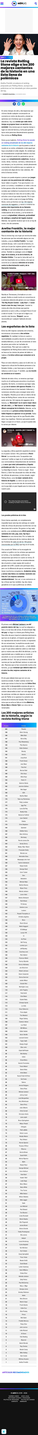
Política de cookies (28, 1399)
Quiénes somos (14, 1396)
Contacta (14, 1401)
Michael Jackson (19, 624)
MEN (4, 57)
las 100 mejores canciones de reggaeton (16, 203)
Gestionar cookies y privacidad (19, 1398)
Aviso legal (25, 1396)
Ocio (10, 57)
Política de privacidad (11, 1399)
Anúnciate (23, 1401)
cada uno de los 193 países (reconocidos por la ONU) (16, 543)
